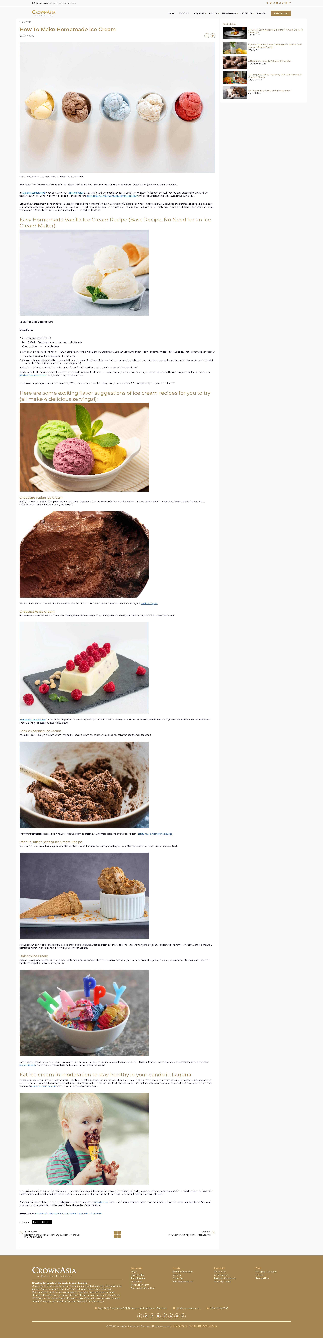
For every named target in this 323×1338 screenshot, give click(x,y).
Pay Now (261, 13)
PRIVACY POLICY (179, 1326)
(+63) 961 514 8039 (67, 3)
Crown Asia (177, 1278)
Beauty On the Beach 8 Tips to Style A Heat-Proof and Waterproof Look (51, 1236)
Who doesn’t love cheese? (33, 720)
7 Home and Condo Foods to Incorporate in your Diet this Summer (68, 1213)
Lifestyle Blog (137, 1275)
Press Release (138, 1278)
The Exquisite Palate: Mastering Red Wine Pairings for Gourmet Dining (275, 75)
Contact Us (246, 13)
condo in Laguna (149, 603)
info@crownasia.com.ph (44, 3)
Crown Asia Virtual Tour (143, 1288)
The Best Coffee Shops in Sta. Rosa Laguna (189, 1235)
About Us (184, 13)
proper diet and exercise (43, 1086)
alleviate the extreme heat (33, 375)
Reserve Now (281, 13)
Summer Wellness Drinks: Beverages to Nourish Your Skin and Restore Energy (275, 46)
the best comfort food (34, 193)
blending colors (27, 1065)
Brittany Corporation (182, 1272)
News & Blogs (229, 13)
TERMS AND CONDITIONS (203, 1326)
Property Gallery (222, 1282)
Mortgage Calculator (266, 1272)
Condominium (221, 1275)
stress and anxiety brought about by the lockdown (112, 196)
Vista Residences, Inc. (182, 1282)
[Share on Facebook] (206, 35)
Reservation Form (140, 1285)
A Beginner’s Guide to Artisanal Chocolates (269, 61)
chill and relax (76, 193)
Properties (199, 13)
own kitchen (101, 1202)
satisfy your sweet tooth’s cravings (155, 834)
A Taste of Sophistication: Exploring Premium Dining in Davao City (275, 31)
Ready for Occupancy (225, 1278)
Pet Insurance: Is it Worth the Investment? (269, 91)
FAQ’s (134, 1272)
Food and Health (41, 1222)
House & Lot (220, 1272)
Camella (176, 1275)
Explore (213, 13)
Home (171, 13)
